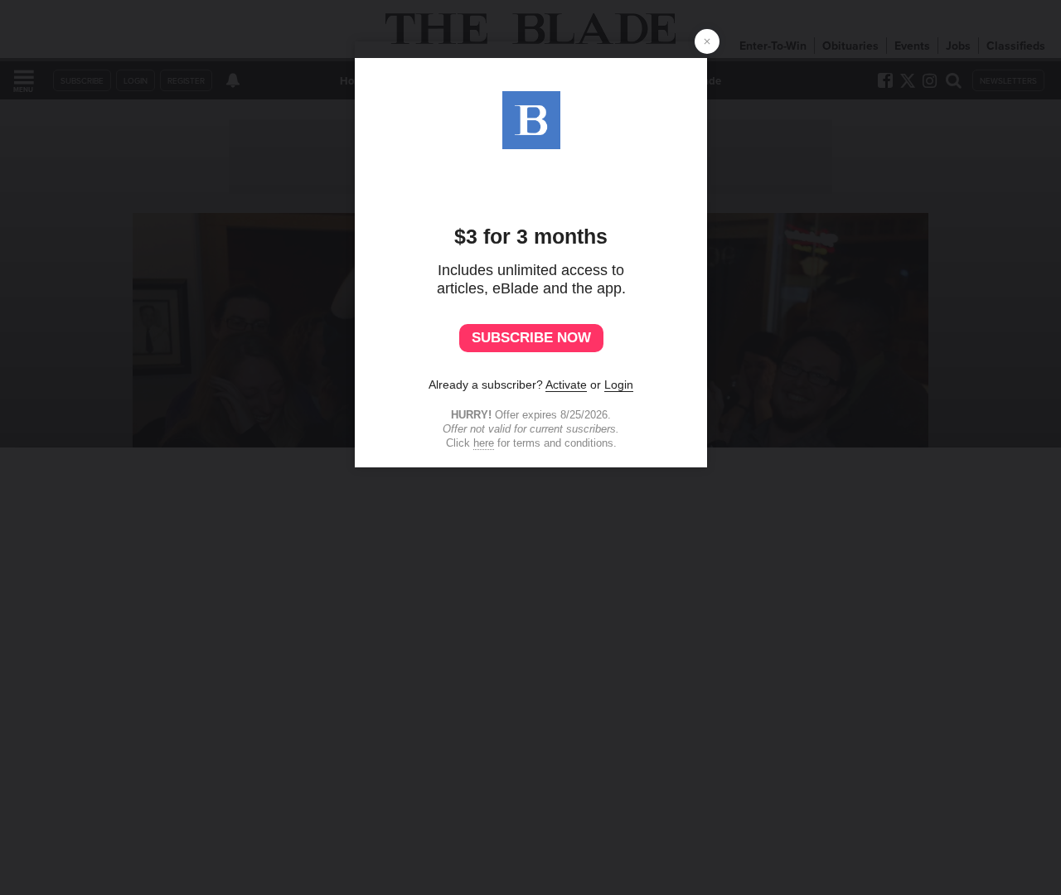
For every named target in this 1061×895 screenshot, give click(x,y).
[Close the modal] (707, 41)
